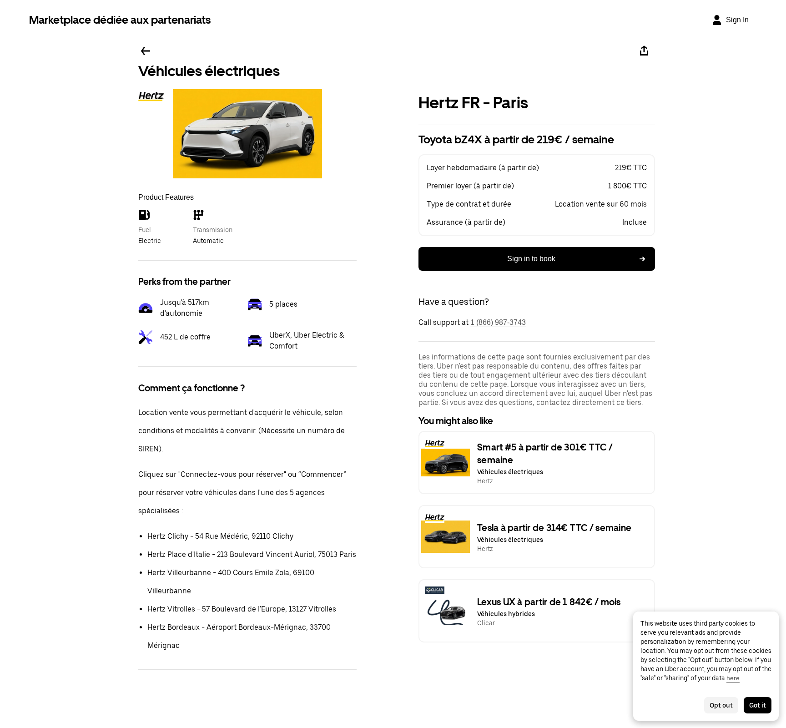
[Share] (644, 51)
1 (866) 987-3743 (498, 322)
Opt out (721, 705)
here (733, 678)
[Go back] (145, 51)
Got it (757, 705)
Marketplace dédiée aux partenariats (120, 19)
